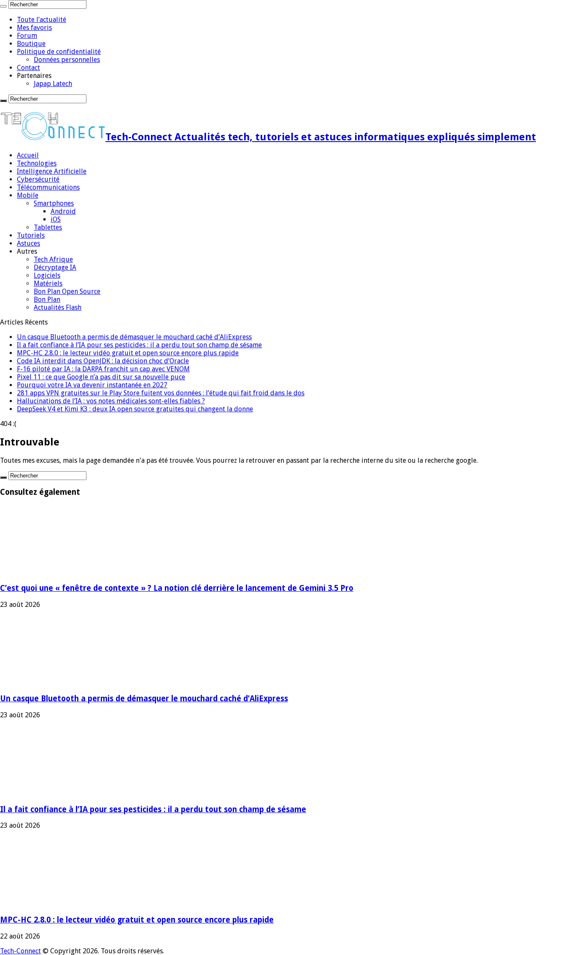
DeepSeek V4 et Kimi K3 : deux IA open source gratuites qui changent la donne (135, 409)
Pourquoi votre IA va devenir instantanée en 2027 (92, 385)
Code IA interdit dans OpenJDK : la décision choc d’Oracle (103, 361)
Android (63, 211)
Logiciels (47, 275)
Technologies (37, 163)
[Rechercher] (3, 6)
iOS (56, 219)
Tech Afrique (53, 259)
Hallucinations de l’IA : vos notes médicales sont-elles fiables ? (111, 401)
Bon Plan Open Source (67, 291)
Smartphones (54, 203)
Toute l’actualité (41, 20)
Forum (27, 36)
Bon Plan (47, 299)
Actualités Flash (57, 307)
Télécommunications (48, 187)
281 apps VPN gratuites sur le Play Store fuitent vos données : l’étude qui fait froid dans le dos (160, 393)
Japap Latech (53, 84)
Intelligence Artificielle (51, 171)
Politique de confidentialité (59, 52)
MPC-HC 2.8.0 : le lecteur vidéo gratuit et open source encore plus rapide (128, 353)
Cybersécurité (38, 179)
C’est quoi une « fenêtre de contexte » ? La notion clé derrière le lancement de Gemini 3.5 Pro (176, 588)
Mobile (27, 195)
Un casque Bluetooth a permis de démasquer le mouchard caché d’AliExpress (134, 337)
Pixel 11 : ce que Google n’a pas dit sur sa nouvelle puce (101, 377)
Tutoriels (31, 235)
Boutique (31, 44)
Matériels (48, 283)
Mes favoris (34, 28)
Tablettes (48, 227)
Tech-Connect (20, 951)
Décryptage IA (55, 267)
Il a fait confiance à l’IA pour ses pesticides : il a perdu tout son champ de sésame (139, 345)
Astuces (28, 243)
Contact (28, 68)
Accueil (28, 155)
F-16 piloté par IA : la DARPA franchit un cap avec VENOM (103, 369)
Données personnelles (67, 60)
